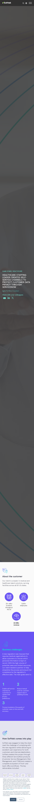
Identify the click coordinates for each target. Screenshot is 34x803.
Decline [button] (21, 799)
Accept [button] (13, 799)
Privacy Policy (10, 789)
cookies (24, 788)
